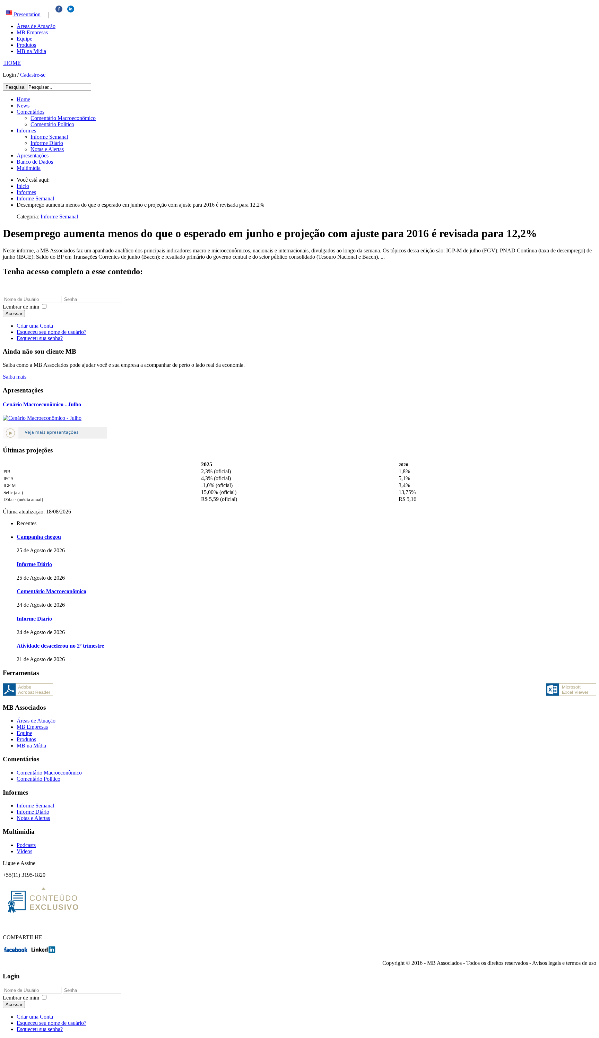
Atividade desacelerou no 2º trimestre (60, 646)
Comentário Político (52, 124)
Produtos (26, 45)
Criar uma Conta (35, 326)
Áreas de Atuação (36, 26)
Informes (26, 130)
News (23, 106)
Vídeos (24, 851)
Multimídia (29, 168)
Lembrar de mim (21, 307)
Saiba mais (14, 377)
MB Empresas (32, 32)
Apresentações (33, 155)
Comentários (30, 112)
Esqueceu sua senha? (40, 338)
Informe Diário (47, 143)
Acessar (14, 313)
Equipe (24, 39)
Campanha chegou (39, 537)
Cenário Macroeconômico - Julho (42, 404)
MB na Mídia (31, 51)
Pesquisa (15, 87)
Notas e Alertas (47, 149)
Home (23, 99)
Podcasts (26, 845)
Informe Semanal (49, 137)
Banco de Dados (35, 162)
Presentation (26, 14)
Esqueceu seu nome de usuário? (51, 332)
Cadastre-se (32, 75)
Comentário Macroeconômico (63, 118)
